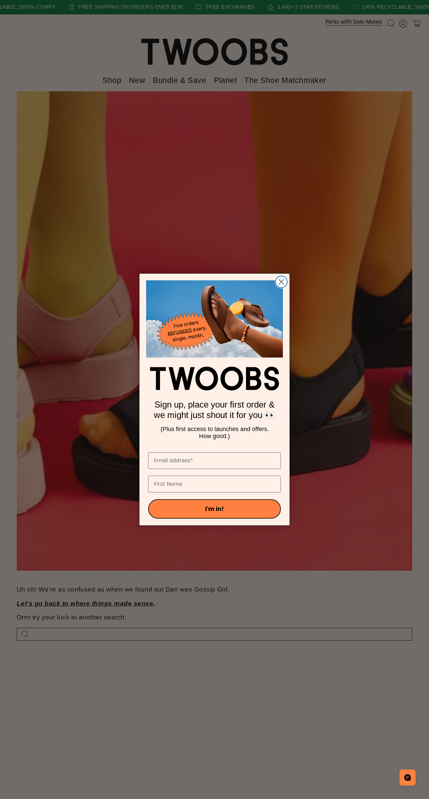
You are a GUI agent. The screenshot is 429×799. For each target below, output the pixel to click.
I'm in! (214, 509)
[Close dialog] (281, 282)
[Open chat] (408, 777)
